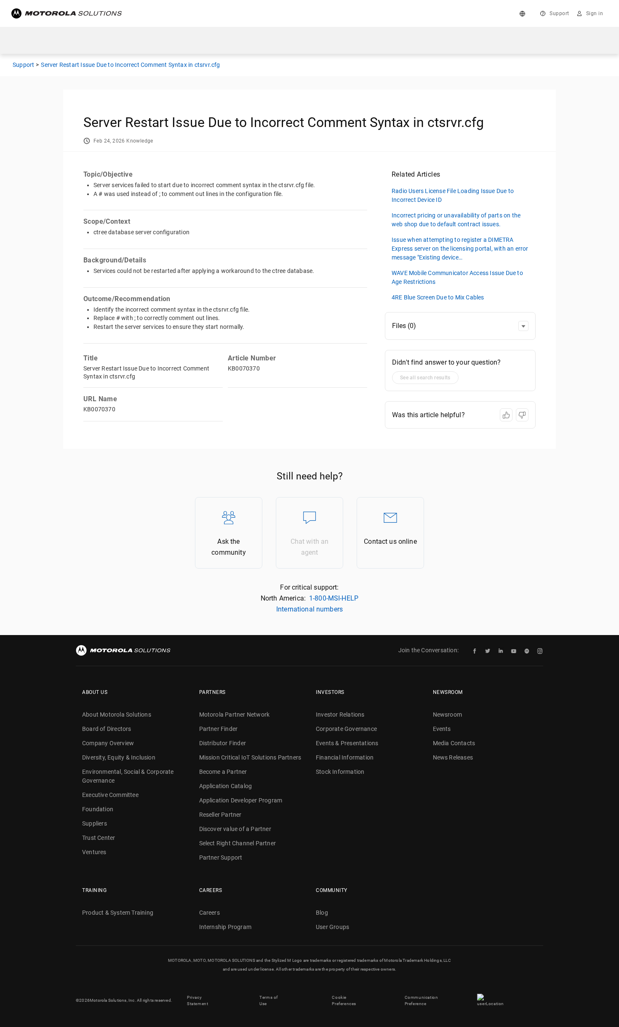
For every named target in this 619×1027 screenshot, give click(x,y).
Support (559, 13)
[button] (523, 326)
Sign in (594, 13)
